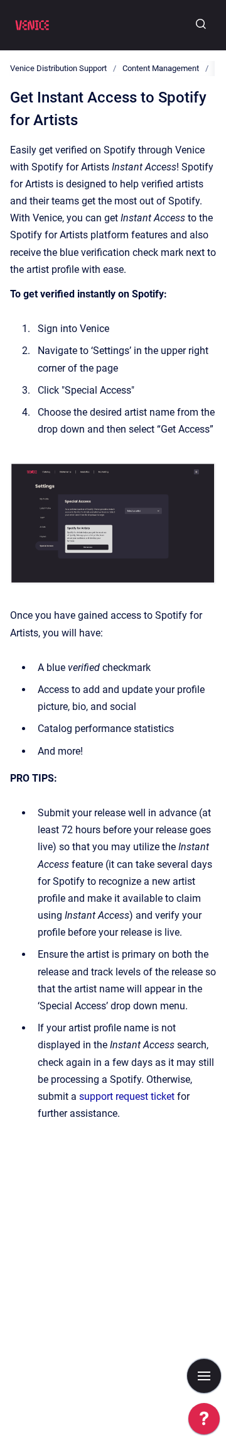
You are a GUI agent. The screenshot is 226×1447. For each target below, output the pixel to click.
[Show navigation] (204, 1376)
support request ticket (127, 1096)
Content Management (160, 68)
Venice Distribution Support (58, 68)
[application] (204, 1422)
